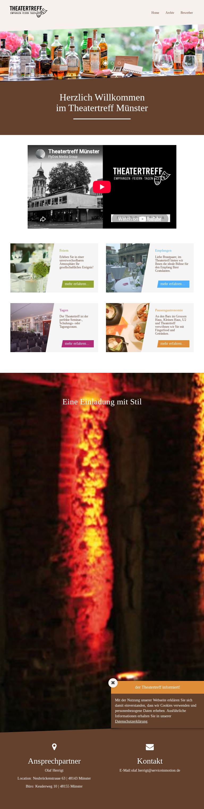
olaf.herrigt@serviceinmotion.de (155, 770)
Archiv (169, 13)
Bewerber (187, 13)
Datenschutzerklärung (131, 721)
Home (156, 13)
